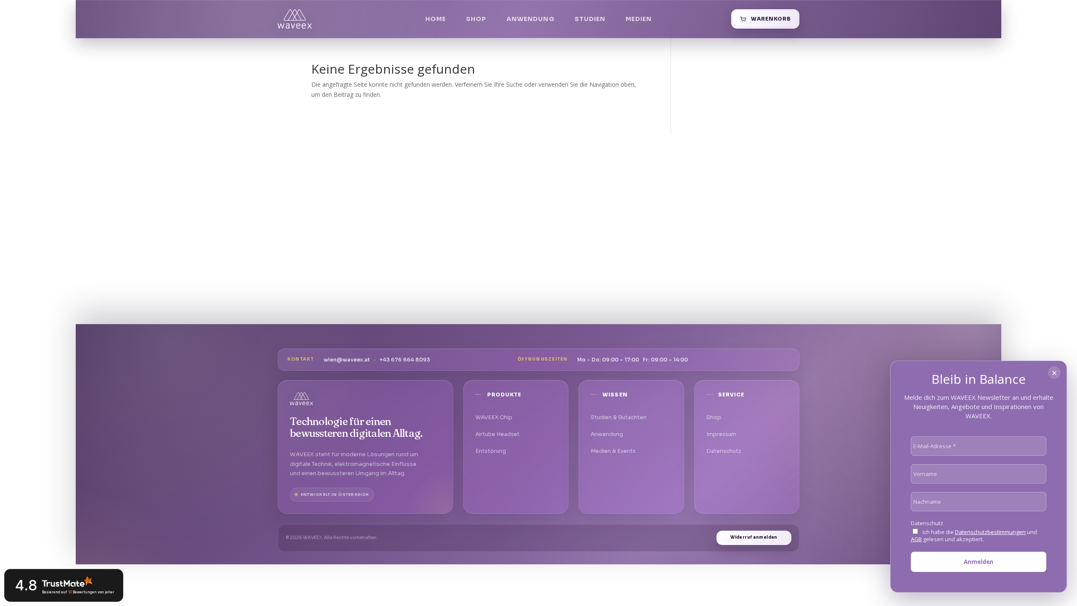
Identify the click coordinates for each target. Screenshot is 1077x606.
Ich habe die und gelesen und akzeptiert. (974, 535)
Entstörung (490, 451)
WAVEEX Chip (493, 417)
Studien (590, 19)
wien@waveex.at (347, 359)
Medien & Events (613, 451)
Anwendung (530, 19)
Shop (476, 19)
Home (435, 19)
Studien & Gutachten (619, 417)
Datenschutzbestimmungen (990, 532)
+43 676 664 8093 (404, 359)
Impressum (721, 434)
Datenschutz (723, 451)
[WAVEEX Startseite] (295, 19)
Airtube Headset (497, 434)
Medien (639, 19)
